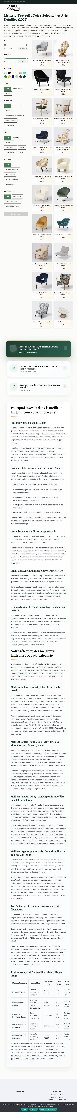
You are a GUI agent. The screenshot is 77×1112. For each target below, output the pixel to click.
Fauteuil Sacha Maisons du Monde (42, 293)
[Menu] (72, 8)
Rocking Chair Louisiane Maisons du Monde (63, 148)
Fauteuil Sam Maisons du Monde (63, 264)
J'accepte (24, 1109)
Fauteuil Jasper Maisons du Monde (42, 148)
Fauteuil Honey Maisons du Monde (42, 206)
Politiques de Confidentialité (57, 1100)
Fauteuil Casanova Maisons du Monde (42, 264)
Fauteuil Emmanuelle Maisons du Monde (63, 61)
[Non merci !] (75, 1107)
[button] (5, 73)
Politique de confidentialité (48, 1109)
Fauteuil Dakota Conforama (42, 89)
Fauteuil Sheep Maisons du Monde (63, 177)
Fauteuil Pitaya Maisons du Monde (42, 177)
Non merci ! (33, 1109)
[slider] (5, 45)
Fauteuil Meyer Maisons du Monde (63, 293)
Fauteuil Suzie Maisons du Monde (42, 235)
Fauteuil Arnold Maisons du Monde (42, 61)
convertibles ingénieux (31, 624)
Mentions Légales (57, 1097)
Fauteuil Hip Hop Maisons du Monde (63, 206)
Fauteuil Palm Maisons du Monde (42, 323)
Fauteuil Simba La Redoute (63, 235)
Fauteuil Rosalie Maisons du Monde (42, 119)
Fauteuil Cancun (63, 322)
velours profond (41, 505)
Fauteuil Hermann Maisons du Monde (63, 119)
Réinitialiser (23, 48)
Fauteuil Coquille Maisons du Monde (63, 90)
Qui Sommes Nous (57, 1095)
